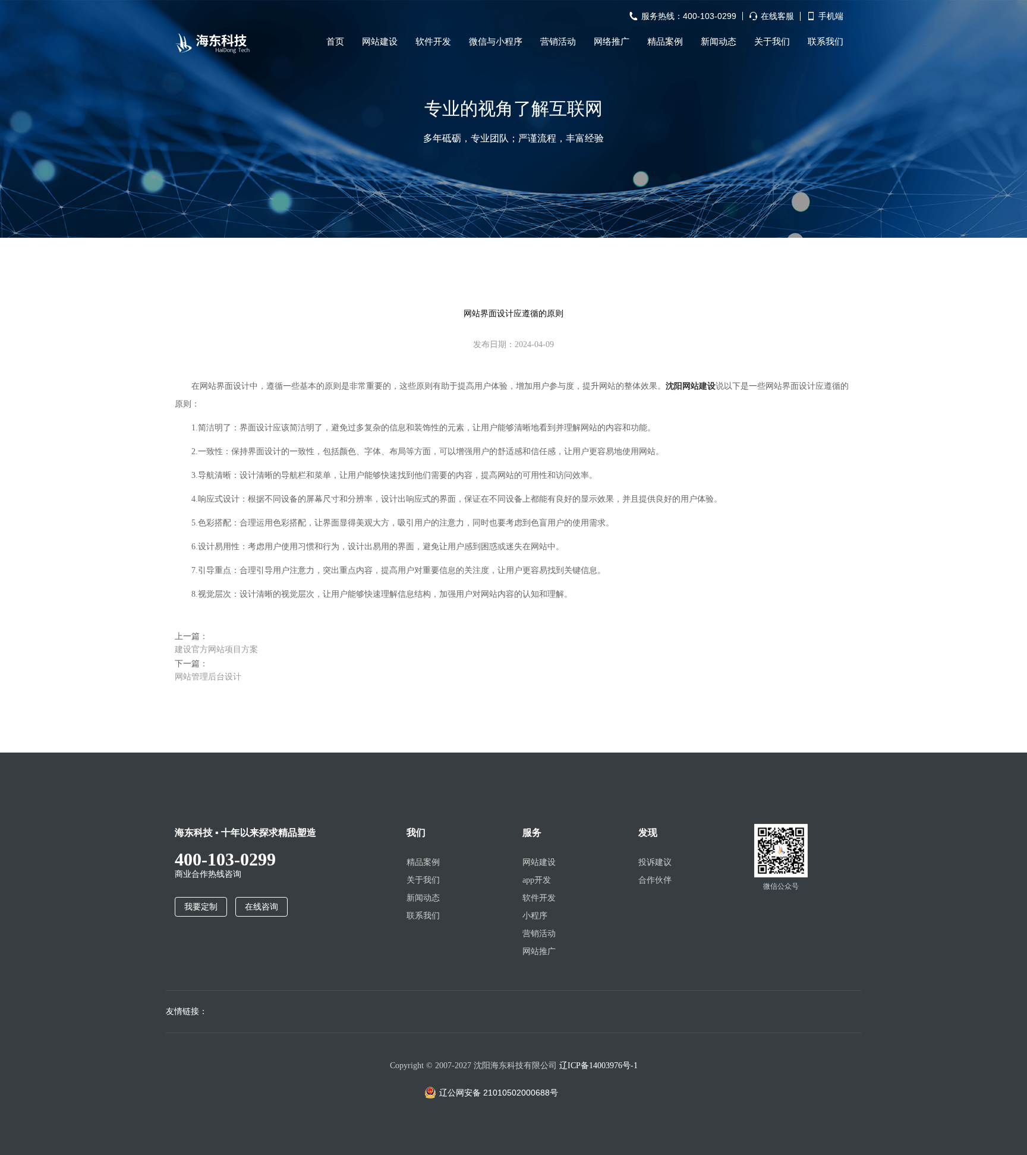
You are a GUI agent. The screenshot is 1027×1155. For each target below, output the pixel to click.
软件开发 (433, 41)
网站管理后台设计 (208, 676)
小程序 (534, 915)
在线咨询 (261, 906)
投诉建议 (655, 862)
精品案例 (665, 41)
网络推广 (611, 41)
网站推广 (539, 951)
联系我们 (825, 41)
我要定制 (201, 906)
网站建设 (380, 41)
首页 (335, 41)
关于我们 (772, 41)
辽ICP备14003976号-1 (598, 1065)
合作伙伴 (655, 880)
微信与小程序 (495, 41)
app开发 (536, 880)
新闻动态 (718, 41)
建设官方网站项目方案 (216, 649)
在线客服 (777, 16)
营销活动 (558, 41)
